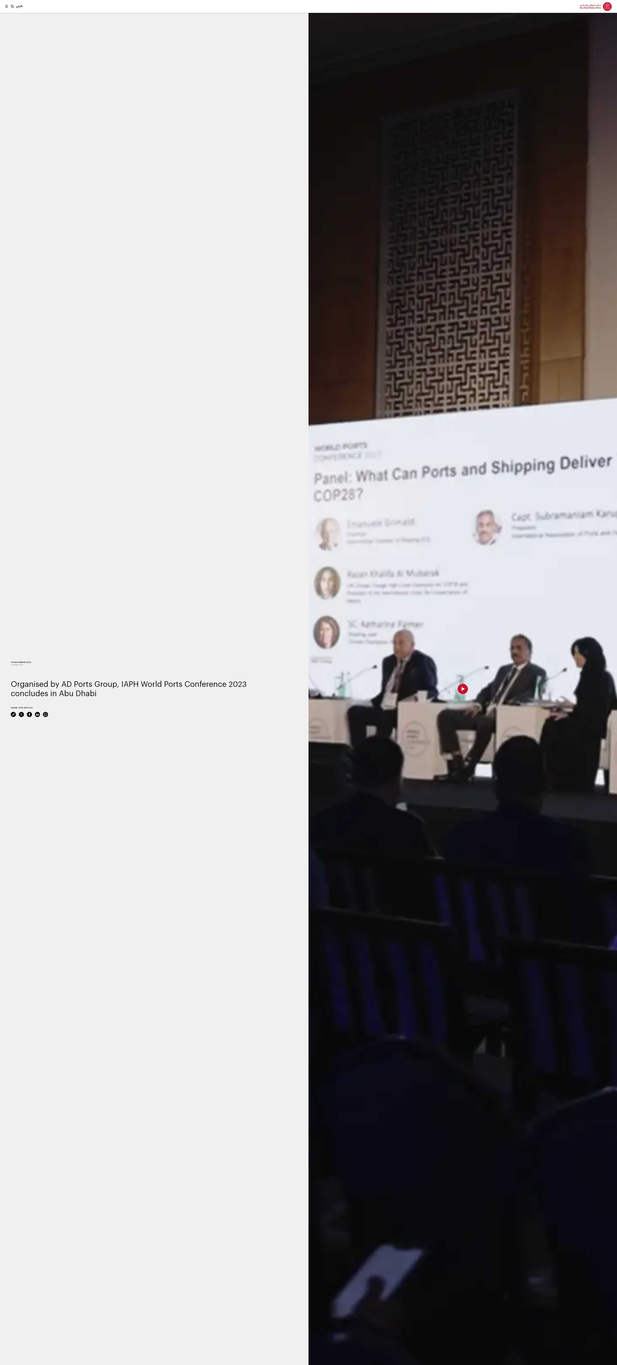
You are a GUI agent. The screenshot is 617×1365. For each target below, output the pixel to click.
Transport (17, 665)
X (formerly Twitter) (21, 714)
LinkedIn (37, 714)
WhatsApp (45, 714)
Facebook (29, 714)
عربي (19, 5)
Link (13, 714)
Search (12, 6)
